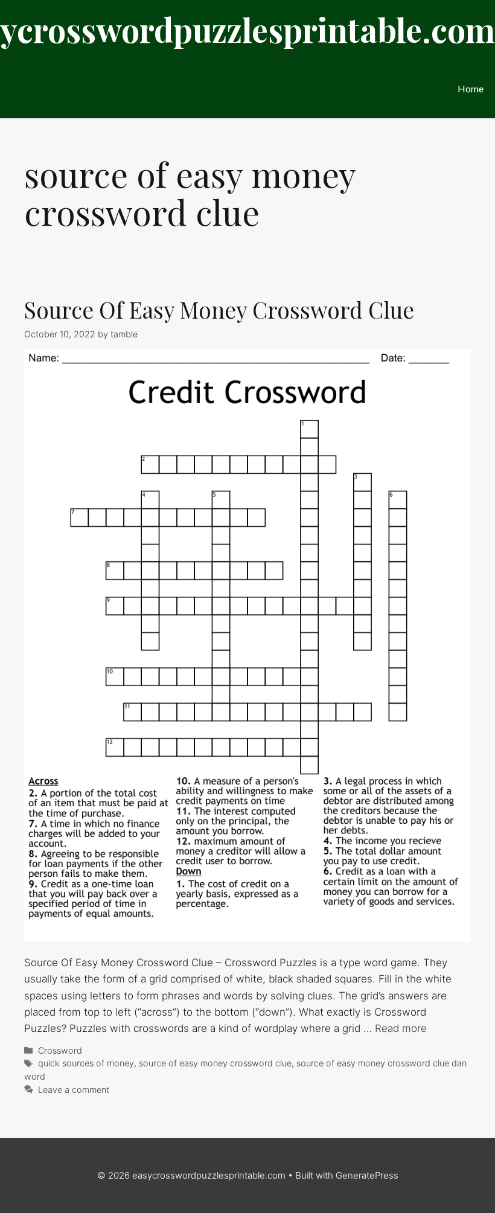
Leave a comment (73, 1089)
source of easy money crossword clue (215, 1063)
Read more (401, 1028)
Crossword (60, 1050)
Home (471, 88)
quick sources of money (86, 1063)
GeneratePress (367, 1175)
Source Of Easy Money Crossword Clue (219, 309)
